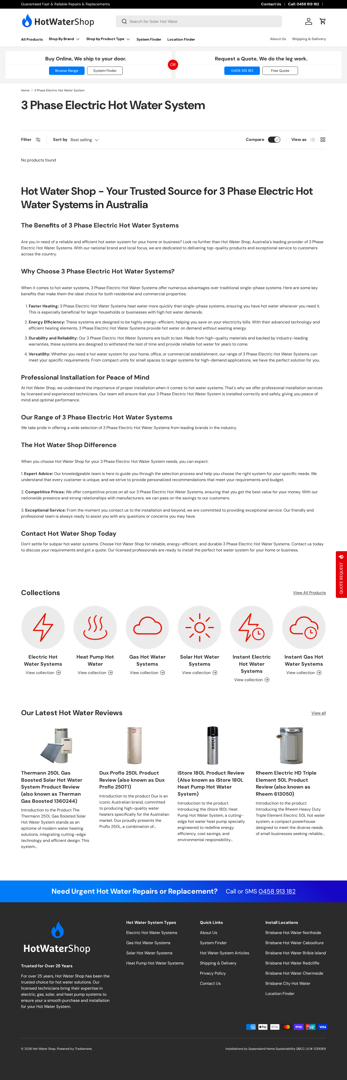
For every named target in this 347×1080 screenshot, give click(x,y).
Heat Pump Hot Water (95, 660)
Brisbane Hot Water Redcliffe (292, 963)
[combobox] (199, 21)
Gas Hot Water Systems (147, 660)
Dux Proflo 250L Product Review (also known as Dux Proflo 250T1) (132, 780)
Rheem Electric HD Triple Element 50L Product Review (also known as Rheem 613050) (286, 783)
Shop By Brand (61, 39)
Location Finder (181, 39)
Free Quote (280, 70)
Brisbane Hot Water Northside (293, 932)
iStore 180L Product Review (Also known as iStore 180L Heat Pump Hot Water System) (211, 783)
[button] (322, 21)
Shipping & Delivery (309, 39)
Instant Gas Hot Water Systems (304, 660)
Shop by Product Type (105, 39)
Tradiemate (83, 1049)
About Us (278, 39)
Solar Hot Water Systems (199, 660)
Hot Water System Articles (224, 953)
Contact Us (271, 4)
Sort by (60, 139)
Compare (255, 139)
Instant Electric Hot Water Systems (252, 663)
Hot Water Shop (44, 1049)
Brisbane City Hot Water (287, 983)
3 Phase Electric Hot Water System (59, 90)
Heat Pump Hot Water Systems (155, 963)
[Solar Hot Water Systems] (199, 627)
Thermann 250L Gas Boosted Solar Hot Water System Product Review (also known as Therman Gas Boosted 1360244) (51, 787)
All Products (32, 39)
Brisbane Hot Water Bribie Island (295, 953)
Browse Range (66, 70)
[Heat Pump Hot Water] (95, 627)
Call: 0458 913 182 (303, 4)
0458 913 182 (242, 70)
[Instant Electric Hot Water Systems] (251, 627)
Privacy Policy (213, 973)
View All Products (309, 592)
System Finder (149, 39)
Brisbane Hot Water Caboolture (294, 942)
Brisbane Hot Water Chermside (294, 973)
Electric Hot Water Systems (43, 660)
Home (25, 90)
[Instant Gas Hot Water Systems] (304, 627)
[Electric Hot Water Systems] (43, 627)
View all (318, 713)
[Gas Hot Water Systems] (147, 627)
